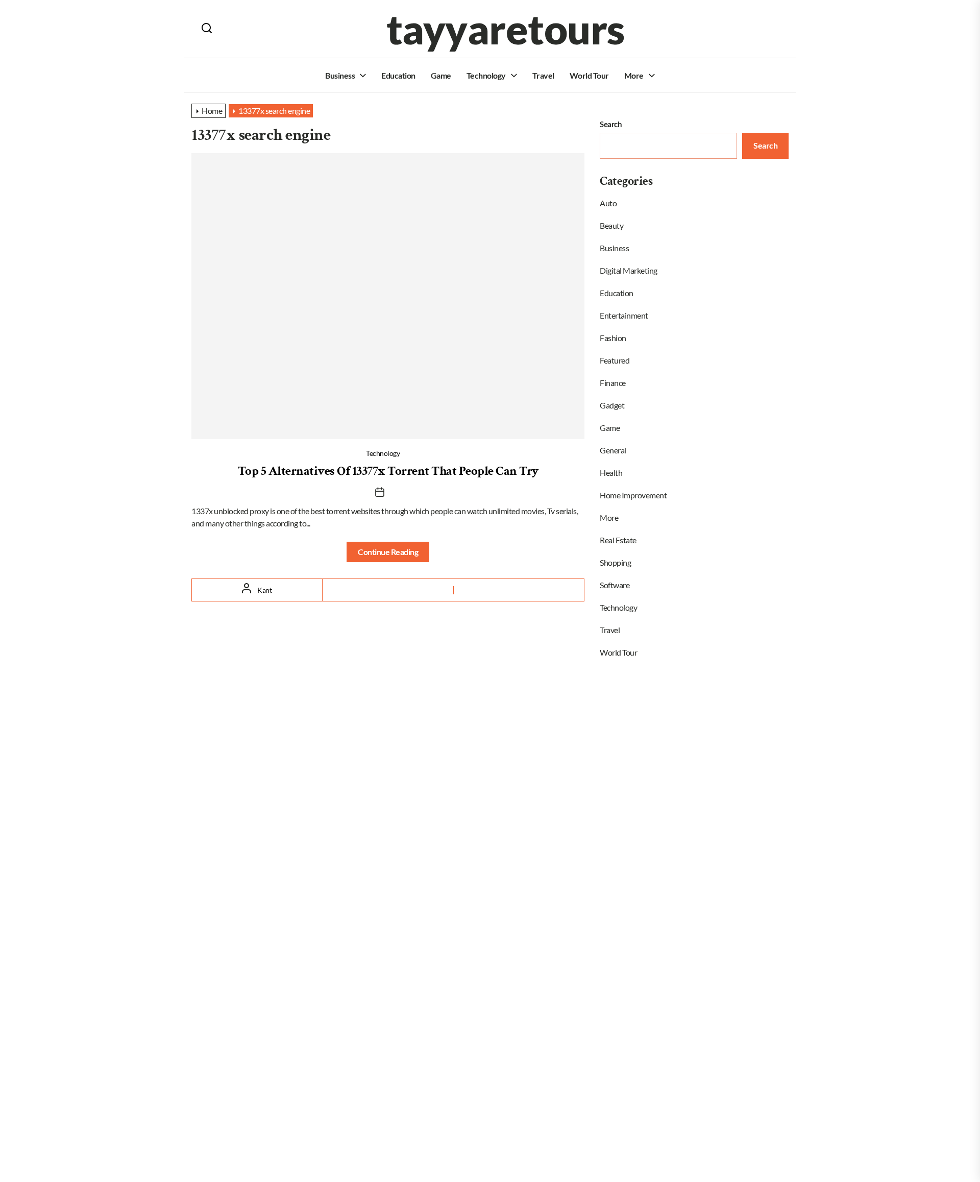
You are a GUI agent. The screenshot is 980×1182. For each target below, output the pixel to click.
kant (264, 590)
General (613, 450)
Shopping (615, 562)
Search (611, 124)
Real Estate (618, 540)
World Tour (589, 75)
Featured (614, 360)
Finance (613, 383)
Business (340, 75)
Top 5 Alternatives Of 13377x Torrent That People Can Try (388, 471)
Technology (486, 75)
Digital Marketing (628, 270)
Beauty (611, 225)
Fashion (613, 338)
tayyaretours (505, 28)
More (634, 75)
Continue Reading (388, 552)
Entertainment (624, 315)
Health (611, 472)
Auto (608, 203)
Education (398, 75)
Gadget (612, 405)
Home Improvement (633, 495)
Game (441, 75)
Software (614, 585)
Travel (543, 75)
